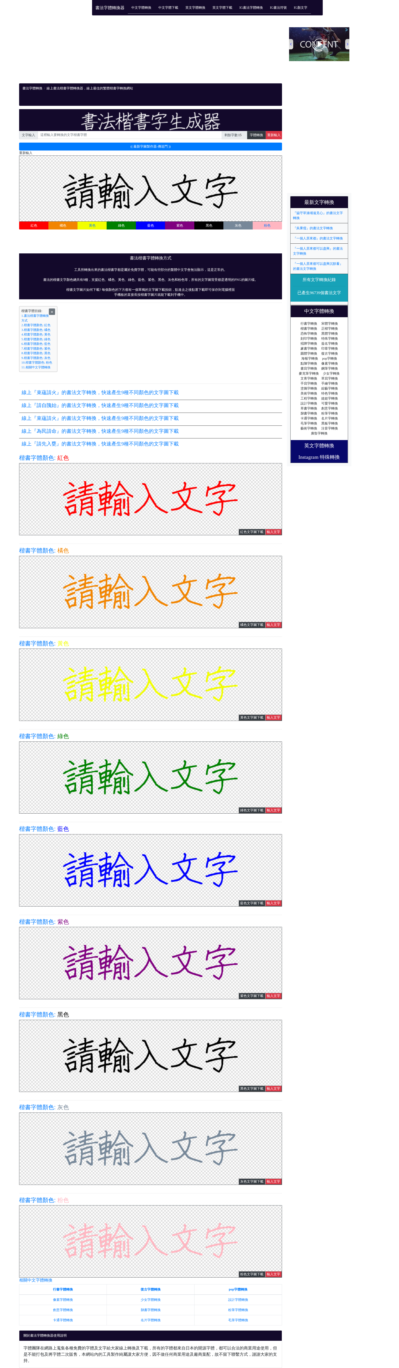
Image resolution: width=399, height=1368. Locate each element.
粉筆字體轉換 (238, 1310)
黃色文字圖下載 (252, 717)
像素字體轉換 (63, 1299)
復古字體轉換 (151, 1289)
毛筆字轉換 (308, 423)
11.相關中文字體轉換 (35, 367)
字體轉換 (256, 135)
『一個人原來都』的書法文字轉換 (318, 238)
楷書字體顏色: (44, 458)
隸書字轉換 (308, 413)
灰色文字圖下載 (252, 1181)
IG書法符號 (278, 7)
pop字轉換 (329, 358)
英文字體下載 (222, 7)
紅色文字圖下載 (252, 532)
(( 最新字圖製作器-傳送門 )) (151, 146)
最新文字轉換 (321, 202)
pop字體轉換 (238, 1289)
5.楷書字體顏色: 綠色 (35, 339)
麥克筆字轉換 (309, 373)
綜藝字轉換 (329, 388)
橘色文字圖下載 (252, 625)
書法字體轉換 (32, 88)
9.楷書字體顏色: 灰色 (35, 358)
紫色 (179, 225)
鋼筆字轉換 (329, 368)
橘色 (63, 225)
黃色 (92, 225)
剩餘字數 (231, 135)
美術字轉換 (308, 393)
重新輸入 (274, 135)
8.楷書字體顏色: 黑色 (35, 353)
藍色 (150, 225)
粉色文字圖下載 (252, 1274)
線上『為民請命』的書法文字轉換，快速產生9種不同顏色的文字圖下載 (100, 431)
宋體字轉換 (329, 323)
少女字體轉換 (151, 1299)
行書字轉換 (308, 323)
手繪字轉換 (329, 383)
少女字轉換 (331, 373)
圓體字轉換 (308, 353)
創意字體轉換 (63, 1310)
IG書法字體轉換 (251, 7)
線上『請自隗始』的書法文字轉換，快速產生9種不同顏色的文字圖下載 (100, 405)
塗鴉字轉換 (308, 388)
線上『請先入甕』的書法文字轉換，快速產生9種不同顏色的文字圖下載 (100, 444)
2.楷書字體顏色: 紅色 (35, 325)
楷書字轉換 (308, 328)
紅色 (34, 225)
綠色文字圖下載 (252, 810)
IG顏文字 (300, 7)
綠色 (121, 225)
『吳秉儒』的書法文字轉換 (313, 228)
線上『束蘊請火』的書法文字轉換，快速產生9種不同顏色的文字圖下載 (100, 392)
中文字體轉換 (141, 7)
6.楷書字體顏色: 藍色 (35, 343)
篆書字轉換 (308, 348)
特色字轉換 (329, 393)
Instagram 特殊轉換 (319, 457)
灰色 (238, 225)
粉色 (267, 225)
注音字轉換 (329, 428)
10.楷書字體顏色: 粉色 (36, 362)
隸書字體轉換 (151, 1310)
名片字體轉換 (151, 1320)
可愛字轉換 (329, 403)
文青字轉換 (308, 378)
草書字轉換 (308, 408)
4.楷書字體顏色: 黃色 (35, 334)
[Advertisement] (143, 54)
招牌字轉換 (308, 343)
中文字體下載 (168, 7)
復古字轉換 (329, 353)
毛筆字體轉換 (238, 1320)
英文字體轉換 (195, 7)
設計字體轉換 (238, 1299)
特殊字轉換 (329, 338)
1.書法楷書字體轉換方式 (35, 318)
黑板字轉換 (329, 423)
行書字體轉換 (63, 1289)
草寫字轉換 (329, 378)
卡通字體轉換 (63, 1320)
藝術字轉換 (308, 428)
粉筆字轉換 (329, 413)
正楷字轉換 (329, 328)
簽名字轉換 (329, 343)
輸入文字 (273, 532)
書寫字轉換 (308, 368)
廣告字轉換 (319, 433)
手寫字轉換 (308, 383)
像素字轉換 (329, 363)
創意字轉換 (329, 408)
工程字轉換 (308, 398)
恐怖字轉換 (308, 333)
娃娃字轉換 (329, 398)
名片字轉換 (329, 418)
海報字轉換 (309, 358)
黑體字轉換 (329, 333)
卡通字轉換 (308, 418)
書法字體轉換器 (109, 7)
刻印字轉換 (308, 338)
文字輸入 (28, 135)
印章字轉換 (329, 348)
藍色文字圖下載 (252, 903)
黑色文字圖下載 (252, 1088)
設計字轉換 (308, 403)
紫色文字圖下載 (252, 996)
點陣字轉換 (308, 363)
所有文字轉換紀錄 (319, 279)
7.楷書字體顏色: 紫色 (35, 348)
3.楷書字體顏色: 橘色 (35, 330)
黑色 (209, 225)
